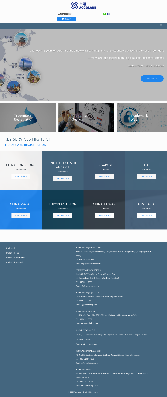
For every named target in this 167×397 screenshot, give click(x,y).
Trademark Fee (12, 253)
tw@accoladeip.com (89, 363)
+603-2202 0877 (85, 339)
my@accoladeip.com (89, 344)
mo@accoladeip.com (89, 323)
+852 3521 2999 (85, 282)
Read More (20, 176)
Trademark (10, 248)
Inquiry (68, 19)
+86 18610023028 (86, 259)
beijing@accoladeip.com (91, 263)
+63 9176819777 (86, 381)
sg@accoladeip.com (89, 304)
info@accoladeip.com (90, 286)
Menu (161, 26)
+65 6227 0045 (85, 300)
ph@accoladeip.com (89, 385)
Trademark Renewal (14, 262)
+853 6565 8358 (85, 319)
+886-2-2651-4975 (86, 359)
